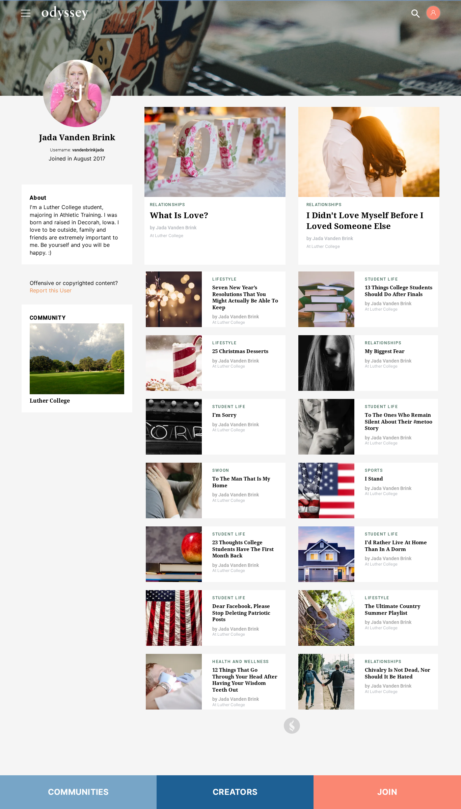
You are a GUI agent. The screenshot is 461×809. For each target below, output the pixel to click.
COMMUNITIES (78, 792)
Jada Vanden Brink (176, 227)
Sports (374, 470)
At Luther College (166, 235)
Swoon (220, 470)
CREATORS (235, 792)
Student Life (381, 279)
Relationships (167, 204)
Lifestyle (224, 279)
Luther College (50, 400)
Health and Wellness (240, 661)
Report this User (51, 290)
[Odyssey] (64, 13)
